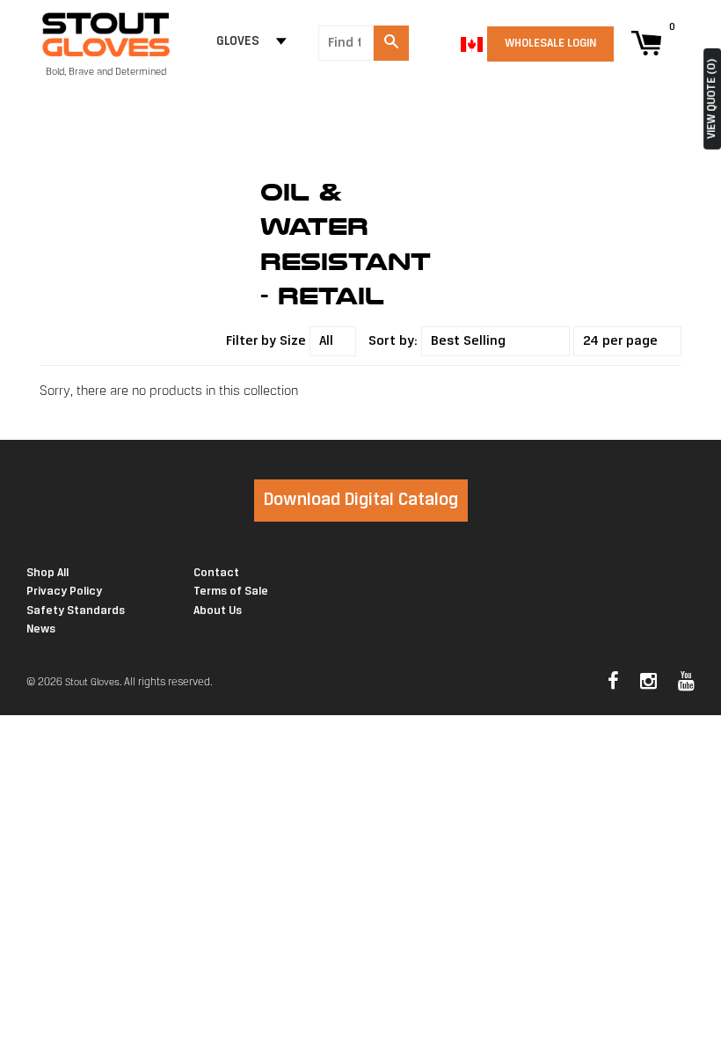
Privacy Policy (64, 591)
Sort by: (393, 341)
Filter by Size (266, 341)
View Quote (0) (711, 99)
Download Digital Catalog (361, 500)
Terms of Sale (230, 591)
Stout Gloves (92, 682)
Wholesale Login (550, 43)
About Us (217, 611)
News (40, 629)
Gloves (237, 41)
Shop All (47, 573)
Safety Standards (75, 611)
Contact (216, 573)
